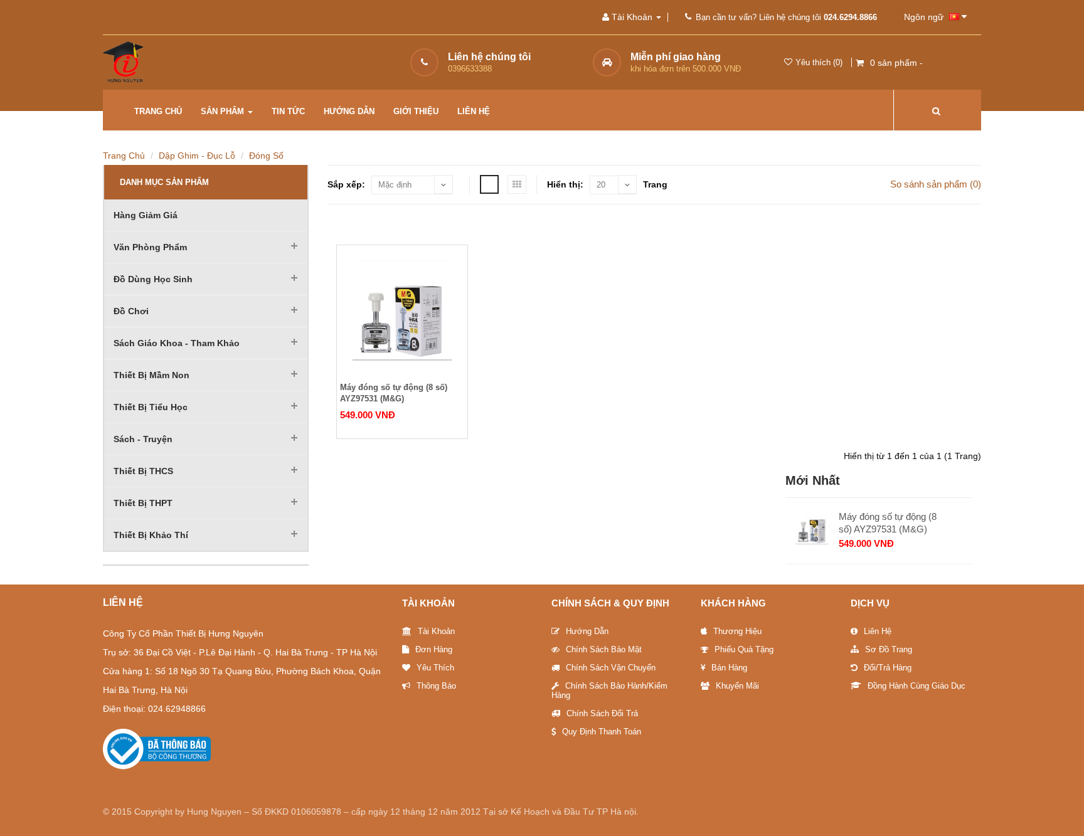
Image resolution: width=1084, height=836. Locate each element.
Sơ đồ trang (888, 649)
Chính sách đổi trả (602, 713)
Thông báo (436, 685)
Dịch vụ (870, 603)
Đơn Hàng (433, 649)
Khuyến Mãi (737, 685)
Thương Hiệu (737, 631)
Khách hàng (733, 603)
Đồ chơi (131, 311)
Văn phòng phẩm (150, 247)
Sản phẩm (224, 111)
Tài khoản (436, 631)
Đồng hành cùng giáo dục (916, 685)
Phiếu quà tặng (744, 649)
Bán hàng (729, 667)
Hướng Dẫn (587, 631)
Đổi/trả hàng (887, 667)
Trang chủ (158, 111)
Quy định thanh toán (601, 731)
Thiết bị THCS (143, 471)
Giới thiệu (415, 111)
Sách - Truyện (143, 439)
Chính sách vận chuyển (611, 667)
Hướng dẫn (349, 111)
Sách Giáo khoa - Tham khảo (177, 343)
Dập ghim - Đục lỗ (197, 156)
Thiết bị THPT (143, 503)
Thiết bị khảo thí (151, 535)
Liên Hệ (877, 631)
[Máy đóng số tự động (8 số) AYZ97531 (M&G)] (402, 310)
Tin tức (288, 111)
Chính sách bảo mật (604, 649)
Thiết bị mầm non (151, 375)
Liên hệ (473, 111)
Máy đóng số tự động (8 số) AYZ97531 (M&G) (393, 393)
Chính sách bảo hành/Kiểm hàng (609, 690)
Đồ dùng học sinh (153, 279)
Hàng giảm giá (146, 215)
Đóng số (266, 156)
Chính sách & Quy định (610, 603)
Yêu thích (435, 667)
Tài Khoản (428, 603)
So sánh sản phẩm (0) (935, 184)
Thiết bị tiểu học (151, 407)
